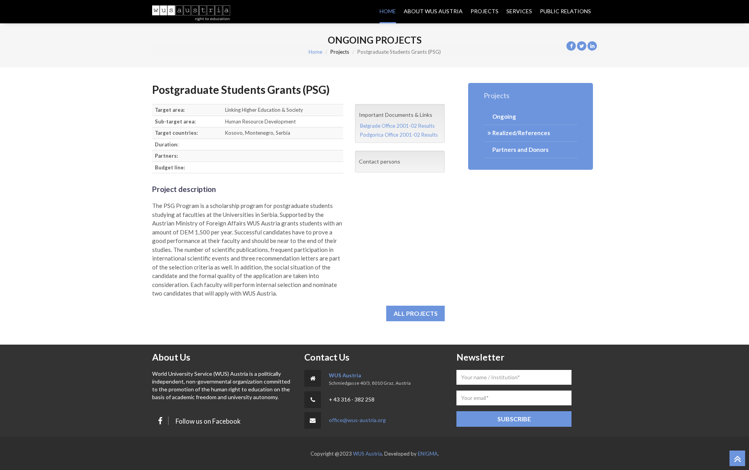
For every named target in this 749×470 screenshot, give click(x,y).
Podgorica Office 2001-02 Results (399, 135)
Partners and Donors (519, 149)
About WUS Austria (433, 11)
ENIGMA (428, 454)
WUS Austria (345, 375)
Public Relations (565, 11)
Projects (484, 11)
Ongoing (503, 116)
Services (519, 11)
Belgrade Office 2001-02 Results (397, 126)
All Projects (416, 313)
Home (388, 11)
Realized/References (520, 132)
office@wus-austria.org (357, 420)
